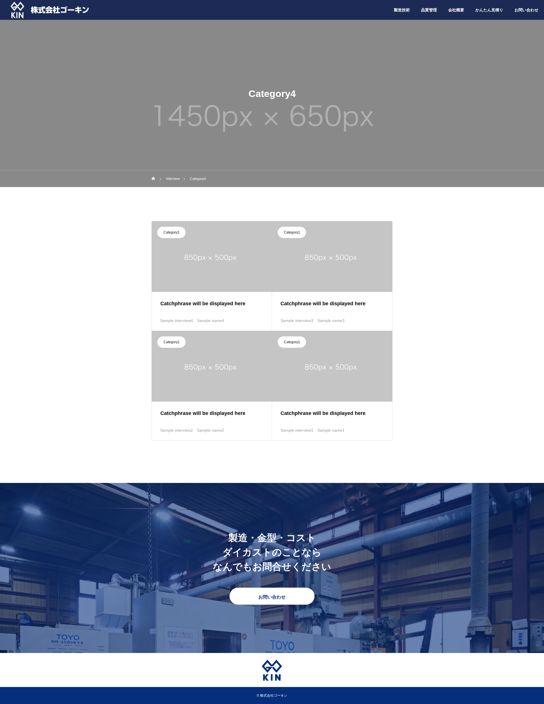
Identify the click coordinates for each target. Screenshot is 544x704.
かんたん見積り (489, 10)
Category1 (171, 232)
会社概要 (456, 10)
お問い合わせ (526, 10)
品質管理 (429, 10)
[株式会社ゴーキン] (51, 10)
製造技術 (402, 10)
